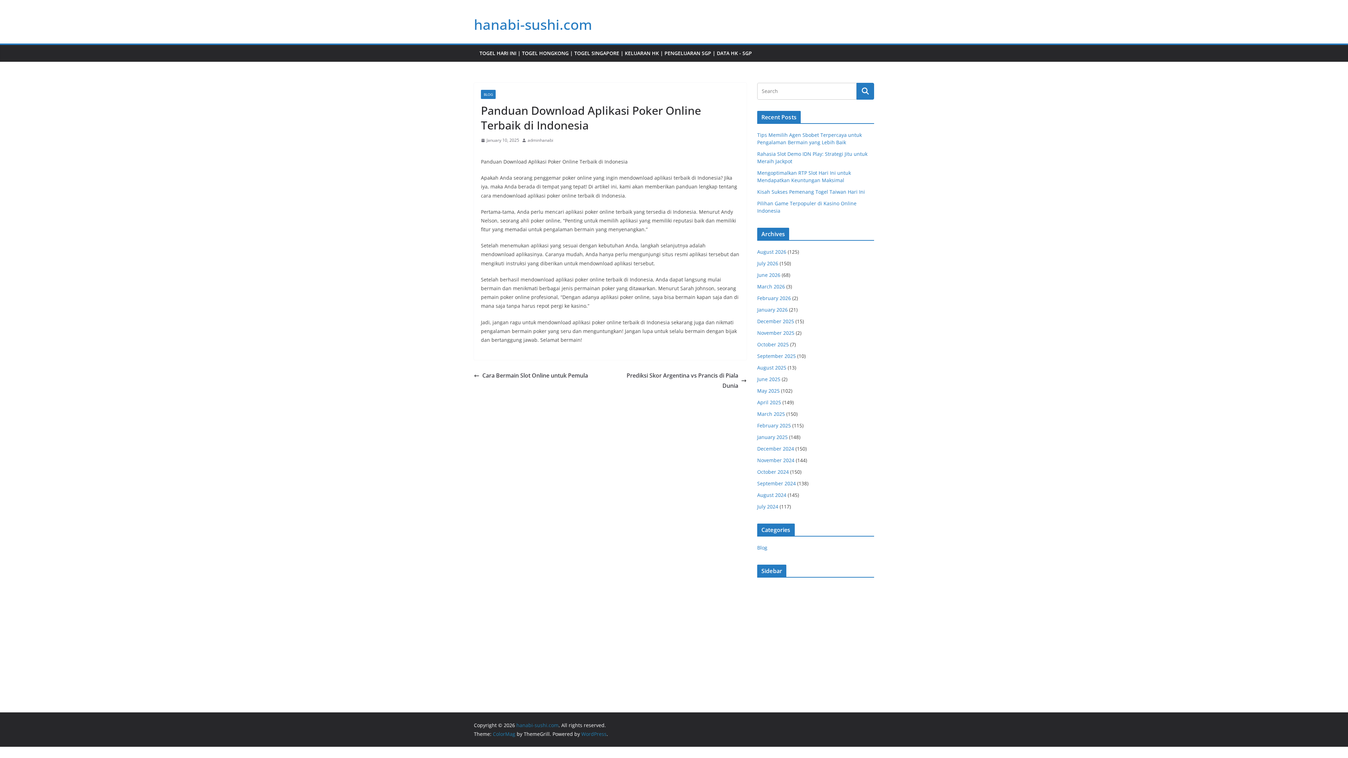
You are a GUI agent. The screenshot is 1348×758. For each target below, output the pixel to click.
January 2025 (772, 437)
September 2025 (776, 356)
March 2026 (771, 286)
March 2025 (771, 414)
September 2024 (776, 483)
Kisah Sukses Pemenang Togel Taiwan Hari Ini (811, 191)
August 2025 (771, 367)
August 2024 (771, 495)
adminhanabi (540, 140)
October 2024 (773, 471)
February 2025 (774, 425)
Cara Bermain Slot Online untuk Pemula (535, 375)
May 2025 (768, 390)
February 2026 (774, 298)
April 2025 (769, 402)
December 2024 (775, 448)
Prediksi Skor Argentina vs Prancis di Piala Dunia (682, 381)
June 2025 (768, 379)
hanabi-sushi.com (533, 24)
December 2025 (775, 321)
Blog (488, 94)
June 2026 (768, 275)
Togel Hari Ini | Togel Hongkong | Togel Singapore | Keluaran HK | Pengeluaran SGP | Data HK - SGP (616, 53)
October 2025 (773, 344)
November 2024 (775, 460)
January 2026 (772, 309)
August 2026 (771, 251)
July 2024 (767, 506)
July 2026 (767, 263)
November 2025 (775, 333)
